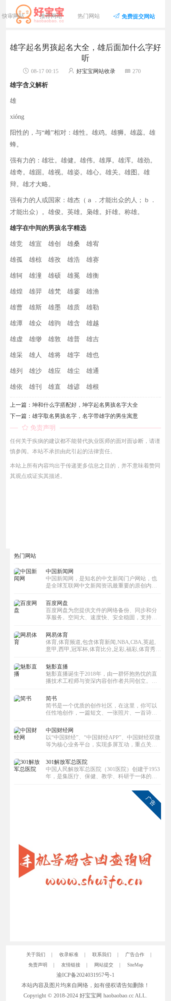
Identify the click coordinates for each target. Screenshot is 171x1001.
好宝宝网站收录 (95, 71)
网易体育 (57, 635)
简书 (51, 698)
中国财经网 (60, 730)
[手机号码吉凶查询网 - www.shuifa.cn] (87, 863)
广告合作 (134, 954)
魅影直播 (57, 667)
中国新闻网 (60, 571)
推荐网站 (51, 16)
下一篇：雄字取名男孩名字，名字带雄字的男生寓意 (74, 416)
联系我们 (101, 954)
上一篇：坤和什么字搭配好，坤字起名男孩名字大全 (74, 405)
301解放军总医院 (66, 762)
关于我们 (35, 954)
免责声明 (37, 965)
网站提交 (103, 965)
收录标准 (68, 954)
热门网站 (89, 16)
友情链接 (70, 965)
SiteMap (135, 965)
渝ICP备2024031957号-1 (85, 975)
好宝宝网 (91, 996)
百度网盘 (57, 603)
